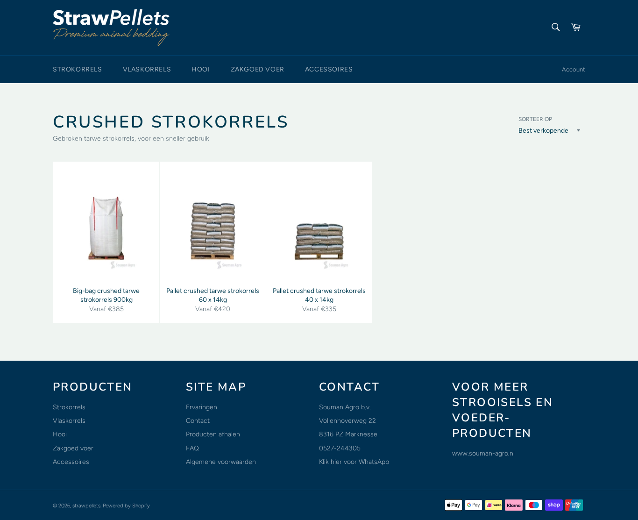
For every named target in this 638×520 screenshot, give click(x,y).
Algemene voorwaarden (221, 462)
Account (573, 69)
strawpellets (86, 505)
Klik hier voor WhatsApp (354, 462)
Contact (198, 421)
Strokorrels (77, 69)
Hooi (200, 69)
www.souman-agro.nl (483, 453)
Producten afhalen (213, 434)
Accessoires (329, 69)
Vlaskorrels (147, 69)
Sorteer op (535, 119)
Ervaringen (201, 407)
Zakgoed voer (257, 69)
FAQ (192, 448)
